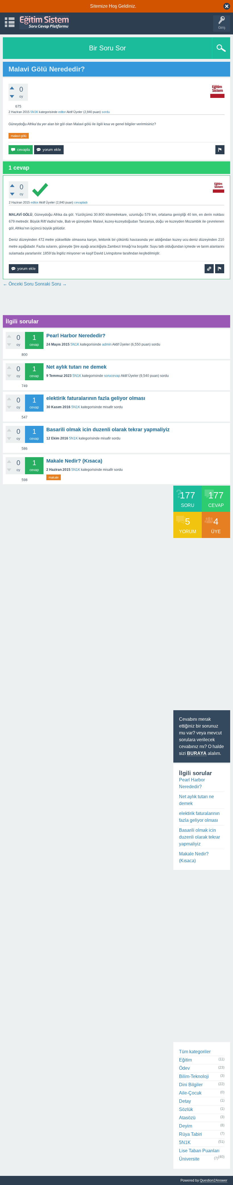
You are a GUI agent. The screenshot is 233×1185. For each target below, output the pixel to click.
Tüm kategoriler (195, 1051)
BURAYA (197, 753)
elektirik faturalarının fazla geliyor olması (95, 398)
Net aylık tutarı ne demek (76, 367)
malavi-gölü (18, 135)
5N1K (34, 112)
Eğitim (185, 1059)
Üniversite (189, 1159)
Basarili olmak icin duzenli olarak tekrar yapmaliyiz (108, 429)
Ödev (184, 1068)
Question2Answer (213, 1180)
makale (54, 477)
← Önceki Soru (18, 284)
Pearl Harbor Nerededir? (75, 335)
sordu (106, 112)
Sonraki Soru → (51, 284)
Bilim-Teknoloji (194, 1076)
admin (107, 344)
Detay (185, 1101)
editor (62, 112)
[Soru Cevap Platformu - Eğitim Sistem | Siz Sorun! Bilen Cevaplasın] (44, 22)
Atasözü (187, 1117)
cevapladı (81, 202)
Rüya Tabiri (190, 1134)
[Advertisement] (106, 300)
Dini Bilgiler (191, 1084)
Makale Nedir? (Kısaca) (74, 461)
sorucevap (112, 376)
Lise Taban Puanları (199, 1150)
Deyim (185, 1126)
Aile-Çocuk (190, 1092)
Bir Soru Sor (107, 48)
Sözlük (186, 1109)
